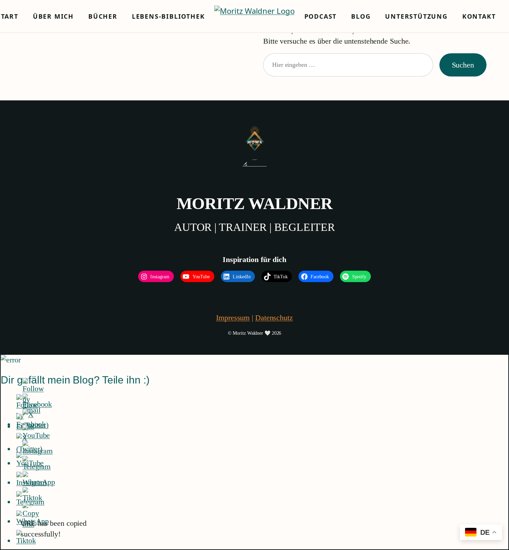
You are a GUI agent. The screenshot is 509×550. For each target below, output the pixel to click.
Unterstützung (416, 16)
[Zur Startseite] (254, 16)
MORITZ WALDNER (255, 203)
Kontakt (479, 16)
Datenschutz (274, 317)
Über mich (53, 16)
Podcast (320, 16)
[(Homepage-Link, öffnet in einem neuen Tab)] (255, 139)
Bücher (102, 16)
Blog (360, 16)
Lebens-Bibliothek (168, 16)
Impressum (233, 317)
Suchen (463, 65)
